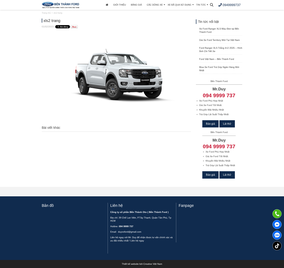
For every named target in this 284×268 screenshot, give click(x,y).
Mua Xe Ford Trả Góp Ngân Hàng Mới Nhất (219, 69)
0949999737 (277, 235)
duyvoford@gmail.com (129, 231)
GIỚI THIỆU (119, 4)
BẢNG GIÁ (136, 4)
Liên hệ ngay (137, 240)
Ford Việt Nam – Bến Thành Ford (216, 59)
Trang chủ (46, 13)
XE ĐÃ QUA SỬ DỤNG (179, 4)
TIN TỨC (201, 4)
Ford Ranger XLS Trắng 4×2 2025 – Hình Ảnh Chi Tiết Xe (220, 49)
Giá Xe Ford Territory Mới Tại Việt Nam (219, 40)
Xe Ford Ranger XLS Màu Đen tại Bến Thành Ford (219, 30)
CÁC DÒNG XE (155, 4)
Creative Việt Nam (152, 264)
